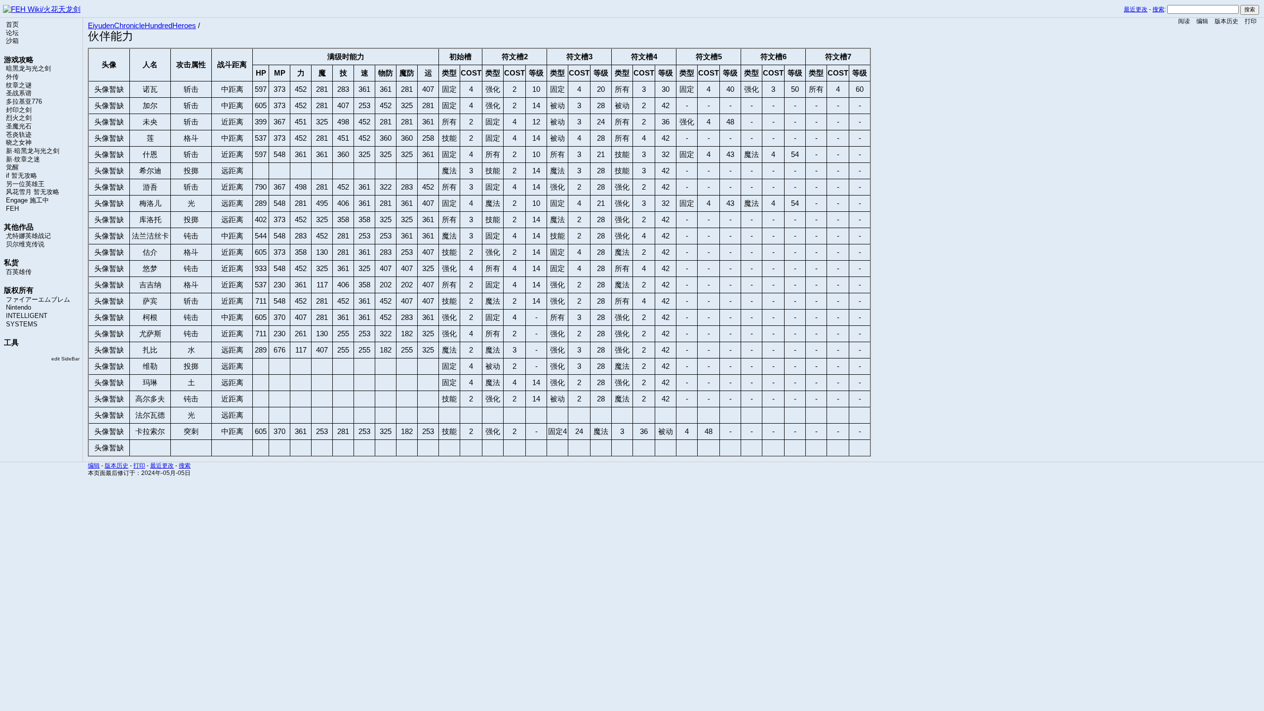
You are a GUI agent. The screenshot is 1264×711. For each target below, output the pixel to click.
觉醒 (12, 167)
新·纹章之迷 (23, 159)
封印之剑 (19, 110)
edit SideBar (65, 358)
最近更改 (1135, 9)
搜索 (1158, 9)
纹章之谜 (19, 85)
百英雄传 (19, 272)
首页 (12, 24)
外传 (12, 77)
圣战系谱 (19, 93)
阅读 (1184, 21)
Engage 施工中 (27, 200)
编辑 (1202, 21)
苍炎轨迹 (19, 134)
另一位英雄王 (25, 184)
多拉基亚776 (24, 101)
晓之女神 (19, 142)
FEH (12, 208)
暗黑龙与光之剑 (28, 68)
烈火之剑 (19, 118)
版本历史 (1226, 21)
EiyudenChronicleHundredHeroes (142, 26)
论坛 (12, 33)
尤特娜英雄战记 (28, 236)
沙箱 (12, 41)
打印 (1251, 21)
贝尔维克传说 (25, 244)
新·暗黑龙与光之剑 (32, 151)
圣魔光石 (19, 126)
